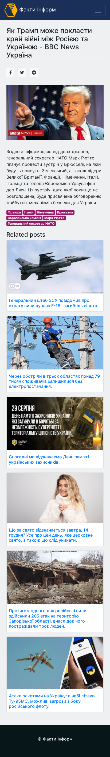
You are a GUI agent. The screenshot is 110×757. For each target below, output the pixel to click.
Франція (14, 212)
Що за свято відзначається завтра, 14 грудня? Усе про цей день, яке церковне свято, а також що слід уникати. (51, 535)
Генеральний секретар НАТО (31, 223)
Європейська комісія (24, 218)
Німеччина (45, 212)
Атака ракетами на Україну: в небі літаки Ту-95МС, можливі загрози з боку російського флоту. (52, 701)
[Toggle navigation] (98, 10)
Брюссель (65, 212)
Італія (28, 212)
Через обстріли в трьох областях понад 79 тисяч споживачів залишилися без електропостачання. (54, 381)
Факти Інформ (37, 9)
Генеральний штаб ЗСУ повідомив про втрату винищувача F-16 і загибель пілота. (54, 303)
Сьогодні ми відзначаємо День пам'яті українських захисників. (49, 459)
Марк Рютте (54, 218)
